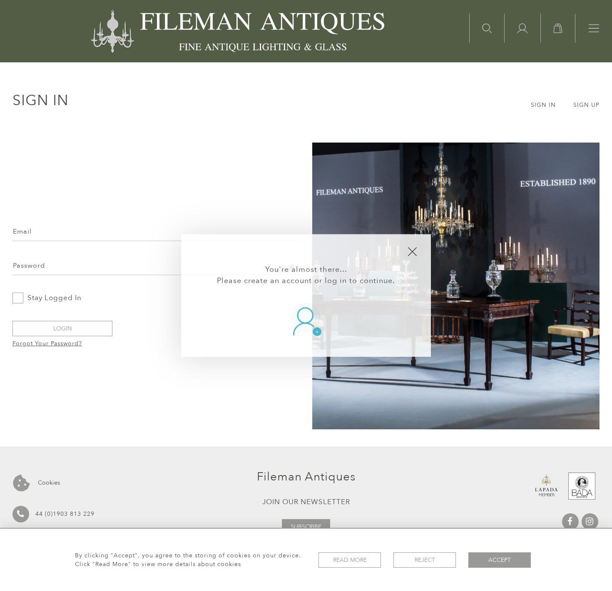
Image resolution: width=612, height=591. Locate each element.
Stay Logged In (54, 298)
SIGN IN (543, 105)
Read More (350, 560)
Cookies (48, 483)
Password (29, 265)
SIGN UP (586, 105)
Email (22, 231)
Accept (499, 560)
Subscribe (306, 527)
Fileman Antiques (306, 477)
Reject (425, 560)
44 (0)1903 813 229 (65, 514)
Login (62, 328)
